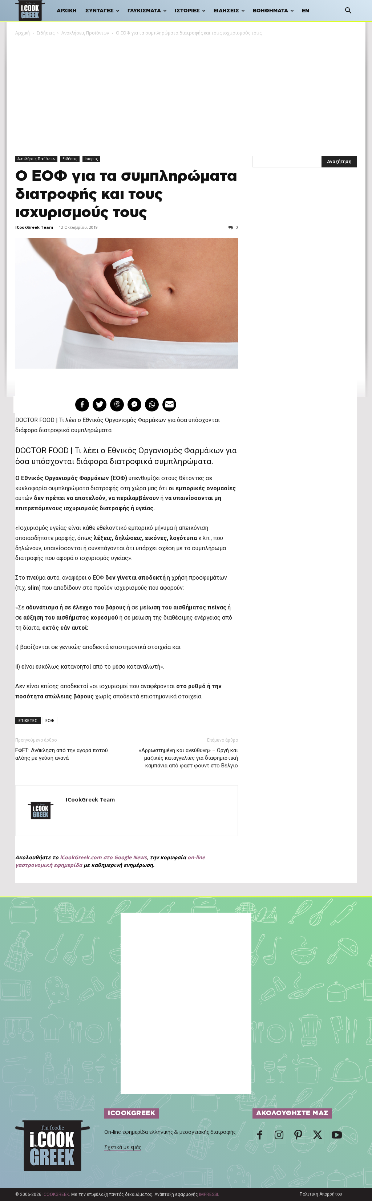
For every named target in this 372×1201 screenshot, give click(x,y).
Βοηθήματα (270, 10)
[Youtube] (336, 1137)
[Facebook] (259, 1137)
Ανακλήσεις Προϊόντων (85, 33)
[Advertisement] (186, 91)
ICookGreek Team (34, 227)
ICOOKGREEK (56, 1194)
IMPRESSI (208, 1194)
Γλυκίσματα (144, 10)
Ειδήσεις (226, 10)
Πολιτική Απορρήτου (321, 1194)
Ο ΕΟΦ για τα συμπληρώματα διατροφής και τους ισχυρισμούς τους (126, 194)
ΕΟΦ (49, 720)
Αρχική (67, 10)
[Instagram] (279, 1137)
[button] (348, 11)
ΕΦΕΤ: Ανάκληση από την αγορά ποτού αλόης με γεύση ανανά (61, 754)
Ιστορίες (187, 10)
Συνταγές (99, 10)
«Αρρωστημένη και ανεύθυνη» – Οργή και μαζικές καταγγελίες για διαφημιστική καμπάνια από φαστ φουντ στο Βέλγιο (188, 758)
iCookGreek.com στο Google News (103, 857)
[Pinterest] (298, 1137)
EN (305, 10)
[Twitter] (317, 1137)
